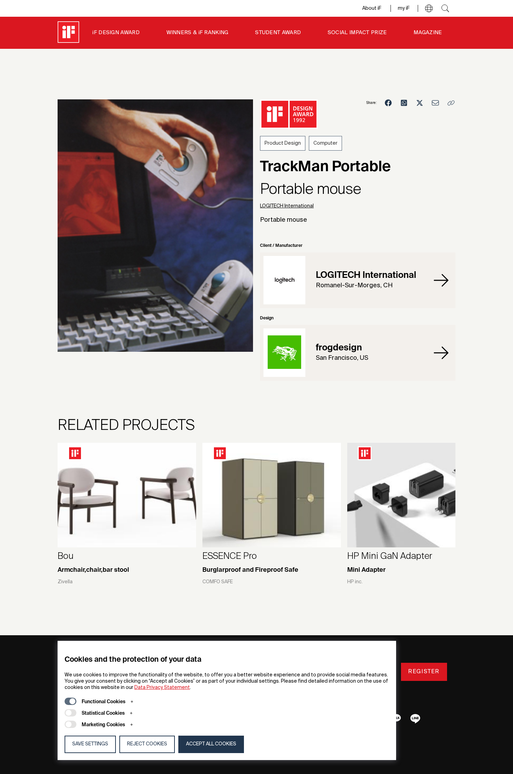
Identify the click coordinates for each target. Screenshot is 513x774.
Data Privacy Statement (162, 687)
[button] (429, 8)
